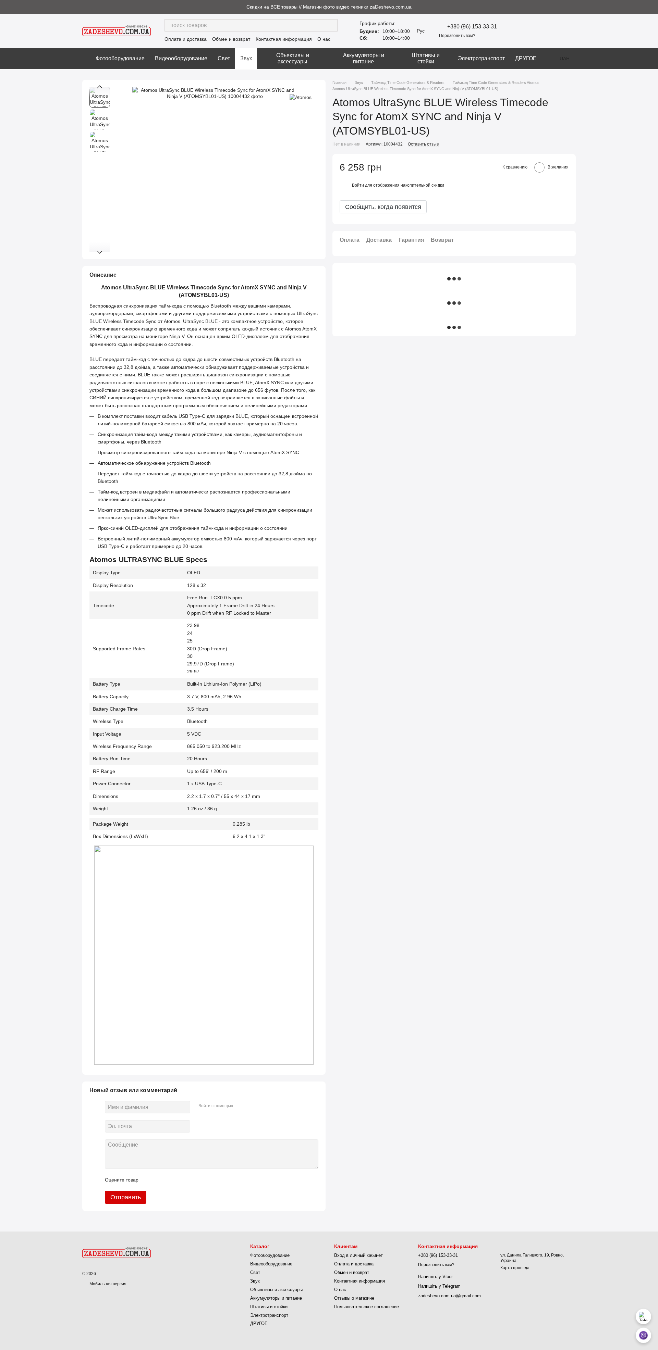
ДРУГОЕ (526, 58)
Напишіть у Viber (435, 1276)
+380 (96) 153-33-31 (472, 26)
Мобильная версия (107, 1284)
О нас (323, 39)
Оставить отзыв (423, 144)
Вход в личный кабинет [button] (358, 1255)
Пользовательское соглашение (366, 1306)
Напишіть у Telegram (439, 1286)
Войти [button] (358, 185)
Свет (224, 58)
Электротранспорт (481, 58)
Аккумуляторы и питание (363, 58)
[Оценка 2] (160, 1180)
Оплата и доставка (185, 39)
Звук (246, 58)
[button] (652, 7)
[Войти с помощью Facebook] (240, 1106)
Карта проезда (514, 1267)
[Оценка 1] (149, 1180)
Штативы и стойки (426, 58)
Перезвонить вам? (457, 35)
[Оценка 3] (171, 1180)
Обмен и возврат (231, 39)
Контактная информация (284, 39)
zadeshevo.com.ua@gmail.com (449, 1295)
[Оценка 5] (193, 1180)
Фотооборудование (120, 58)
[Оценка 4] (182, 1180)
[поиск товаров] (331, 25)
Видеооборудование (181, 58)
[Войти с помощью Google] (251, 1106)
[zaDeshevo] (116, 1252)
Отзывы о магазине (354, 1298)
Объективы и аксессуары (292, 58)
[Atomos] (300, 97)
